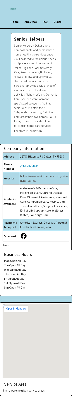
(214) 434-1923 (29, 166)
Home (15, 22)
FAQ (45, 22)
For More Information (28, 131)
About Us (31, 22)
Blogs (57, 22)
